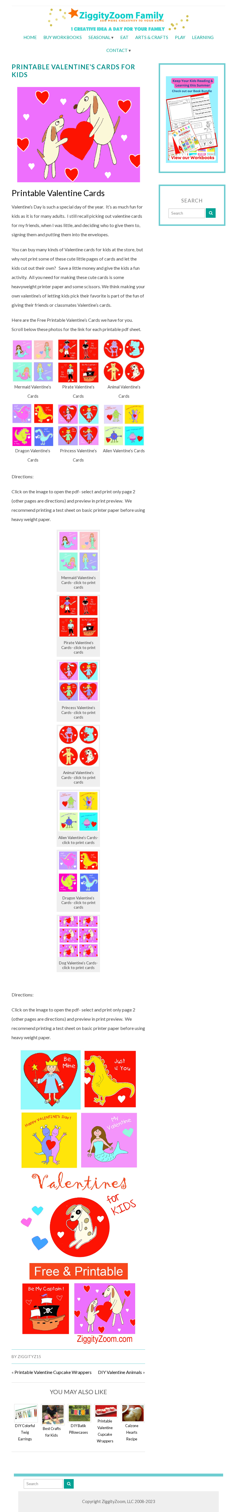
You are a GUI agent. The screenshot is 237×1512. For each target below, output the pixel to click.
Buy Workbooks (62, 37)
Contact (117, 50)
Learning (203, 37)
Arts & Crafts (151, 37)
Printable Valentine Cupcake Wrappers (53, 1372)
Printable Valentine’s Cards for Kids (73, 71)
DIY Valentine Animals (120, 1372)
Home (30, 37)
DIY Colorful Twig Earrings (25, 1432)
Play (180, 37)
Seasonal (99, 37)
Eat (124, 37)
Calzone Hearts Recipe (131, 1432)
